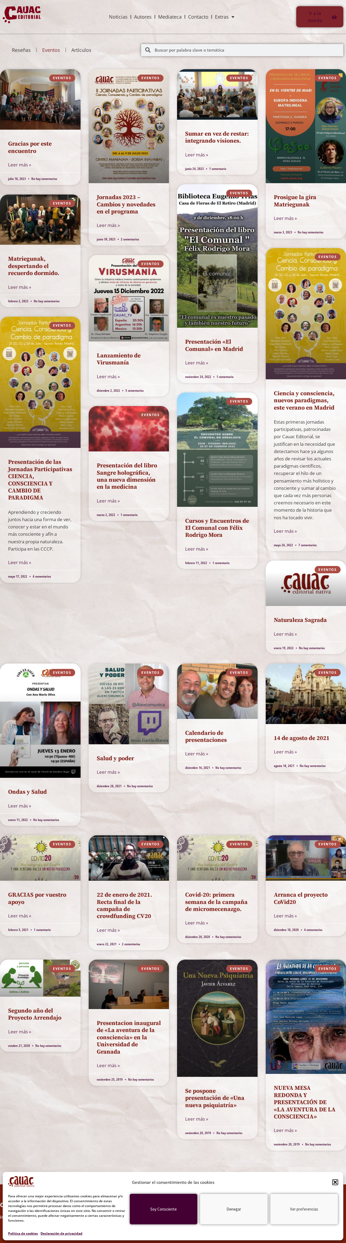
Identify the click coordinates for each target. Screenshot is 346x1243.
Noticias (118, 17)
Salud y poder (115, 758)
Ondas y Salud (27, 792)
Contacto (198, 17)
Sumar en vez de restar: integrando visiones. (217, 137)
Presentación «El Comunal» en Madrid (214, 345)
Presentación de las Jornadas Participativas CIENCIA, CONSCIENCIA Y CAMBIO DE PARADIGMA (40, 479)
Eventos (51, 50)
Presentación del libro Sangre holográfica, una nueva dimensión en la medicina (127, 476)
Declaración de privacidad (61, 1233)
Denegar (234, 1209)
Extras (222, 17)
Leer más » (19, 164)
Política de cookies (23, 1233)
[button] (335, 1182)
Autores (143, 17)
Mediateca (170, 17)
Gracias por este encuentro (30, 147)
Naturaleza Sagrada (300, 620)
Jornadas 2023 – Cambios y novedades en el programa (126, 204)
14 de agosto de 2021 (302, 738)
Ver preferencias (304, 1209)
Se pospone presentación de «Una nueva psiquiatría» (214, 1098)
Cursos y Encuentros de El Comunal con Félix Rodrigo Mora (217, 528)
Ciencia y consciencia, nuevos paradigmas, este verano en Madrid (304, 400)
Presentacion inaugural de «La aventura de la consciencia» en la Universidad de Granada (129, 1038)
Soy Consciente (163, 1209)
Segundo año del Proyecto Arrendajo (34, 1014)
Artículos (81, 50)
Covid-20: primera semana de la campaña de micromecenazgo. (216, 902)
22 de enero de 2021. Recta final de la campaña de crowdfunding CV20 (124, 905)
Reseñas (21, 50)
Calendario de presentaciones (206, 736)
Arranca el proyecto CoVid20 (301, 898)
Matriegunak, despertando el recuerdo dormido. (33, 266)
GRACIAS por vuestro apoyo (37, 898)
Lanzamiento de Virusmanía (119, 359)
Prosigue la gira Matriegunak (295, 201)
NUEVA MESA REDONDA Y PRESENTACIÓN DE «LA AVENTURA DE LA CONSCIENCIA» (304, 1102)
